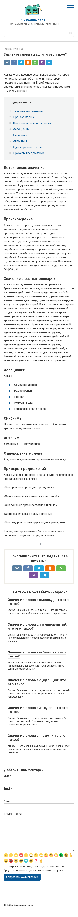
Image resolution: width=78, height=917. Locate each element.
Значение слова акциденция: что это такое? (37, 682)
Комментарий (13, 814)
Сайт (7, 801)
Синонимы (20, 135)
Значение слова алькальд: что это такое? (38, 602)
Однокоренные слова (27, 147)
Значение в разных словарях (32, 123)
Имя (7, 776)
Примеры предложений (28, 153)
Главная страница (13, 49)
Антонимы (20, 141)
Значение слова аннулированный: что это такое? (37, 626)
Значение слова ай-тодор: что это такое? (38, 710)
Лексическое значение (28, 111)
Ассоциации (21, 129)
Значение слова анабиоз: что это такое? (37, 654)
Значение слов (33, 20)
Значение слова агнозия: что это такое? (36, 737)
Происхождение (24, 117)
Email (8, 788)
